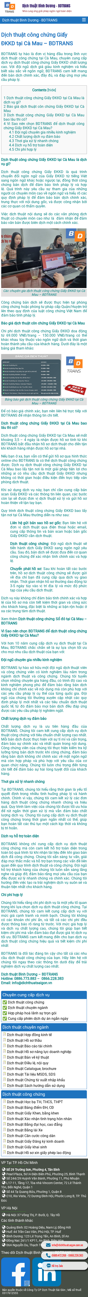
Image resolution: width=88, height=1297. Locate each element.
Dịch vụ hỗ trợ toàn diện (31, 145)
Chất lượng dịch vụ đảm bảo (34, 136)
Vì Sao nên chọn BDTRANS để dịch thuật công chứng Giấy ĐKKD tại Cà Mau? (44, 126)
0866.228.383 (75, 1255)
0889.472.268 (59, 1255)
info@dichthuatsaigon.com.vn (67, 1245)
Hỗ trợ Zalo (57, 1266)
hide (51, 90)
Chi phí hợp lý (23, 149)
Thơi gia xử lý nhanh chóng (33, 141)
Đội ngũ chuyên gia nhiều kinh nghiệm (42, 132)
